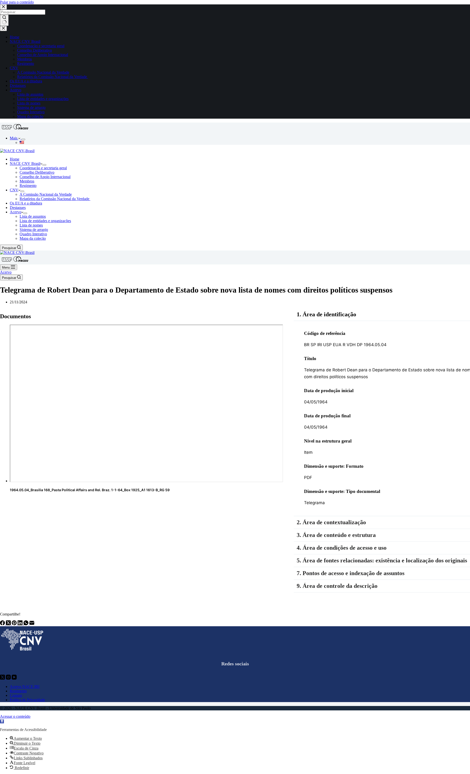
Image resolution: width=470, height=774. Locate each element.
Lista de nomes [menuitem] (28, 103)
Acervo (6, 272)
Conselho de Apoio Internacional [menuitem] (42, 55)
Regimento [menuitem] (25, 63)
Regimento (18, 691)
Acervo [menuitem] (15, 90)
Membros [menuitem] (24, 59)
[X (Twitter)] (9, 624)
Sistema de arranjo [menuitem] (31, 107)
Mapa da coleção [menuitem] (30, 116)
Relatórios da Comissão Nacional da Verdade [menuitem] (52, 77)
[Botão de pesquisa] (4, 20)
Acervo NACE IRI (24, 686)
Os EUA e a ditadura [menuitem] (26, 81)
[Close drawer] (3, 28)
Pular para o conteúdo (17, 2)
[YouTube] (14, 678)
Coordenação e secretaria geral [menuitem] (40, 46)
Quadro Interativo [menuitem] (31, 112)
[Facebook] (3, 624)
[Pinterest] (15, 624)
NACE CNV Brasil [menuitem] (25, 41)
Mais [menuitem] (14, 138)
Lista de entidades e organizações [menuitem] (43, 99)
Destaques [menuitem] (18, 85)
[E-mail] (31, 624)
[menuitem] (23, 139)
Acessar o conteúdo (15, 716)
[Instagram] (9, 678)
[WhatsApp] (26, 624)
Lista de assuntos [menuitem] (30, 94)
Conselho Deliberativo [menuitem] (34, 50)
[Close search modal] (3, 7)
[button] (2, 721)
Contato (16, 695)
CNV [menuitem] (14, 68)
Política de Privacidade (27, 700)
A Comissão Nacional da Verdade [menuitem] (43, 72)
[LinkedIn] (21, 624)
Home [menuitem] (14, 37)
